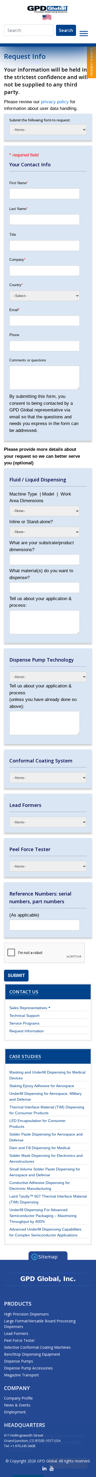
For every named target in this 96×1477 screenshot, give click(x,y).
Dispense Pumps (18, 1361)
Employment (15, 1411)
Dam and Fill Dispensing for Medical (39, 1148)
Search (66, 30)
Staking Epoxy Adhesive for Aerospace (41, 1086)
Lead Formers (16, 1333)
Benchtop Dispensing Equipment (32, 1354)
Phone (14, 335)
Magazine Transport (21, 1374)
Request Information (26, 1031)
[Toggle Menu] (83, 33)
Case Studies (25, 1056)
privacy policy (55, 101)
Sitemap (45, 1256)
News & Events (17, 1405)
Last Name (18, 209)
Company (17, 260)
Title (12, 235)
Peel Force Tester (19, 1340)
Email (14, 310)
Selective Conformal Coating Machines (37, 1347)
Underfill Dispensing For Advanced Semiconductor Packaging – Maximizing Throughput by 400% (43, 1216)
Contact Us (23, 992)
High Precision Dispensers (26, 1314)
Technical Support (24, 1015)
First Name (18, 183)
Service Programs (24, 1023)
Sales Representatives (28, 1008)
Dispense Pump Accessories (28, 1368)
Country (16, 285)
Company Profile (18, 1398)
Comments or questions (27, 360)
